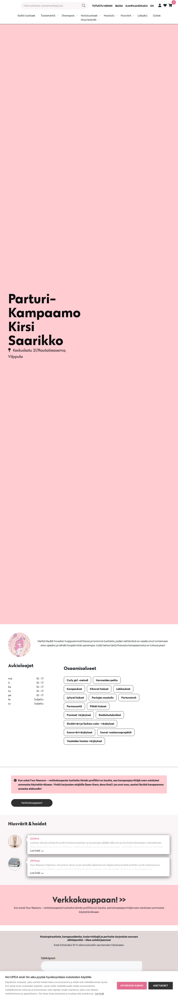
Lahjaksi (142, 15)
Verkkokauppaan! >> (89, 899)
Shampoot (68, 15)
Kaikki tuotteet (26, 15)
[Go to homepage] (9, 5)
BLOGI (119, 5)
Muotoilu (109, 15)
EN (152, 5)
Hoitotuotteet (89, 15)
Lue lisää (99, 993)
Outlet (157, 15)
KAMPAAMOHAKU (137, 5)
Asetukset (160, 985)
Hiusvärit (126, 15)
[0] (170, 5)
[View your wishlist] (165, 6)
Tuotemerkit (48, 15)
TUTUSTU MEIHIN (102, 5)
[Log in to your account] (160, 5)
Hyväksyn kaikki (131, 985)
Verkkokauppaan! (31, 802)
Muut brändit (88, 19)
